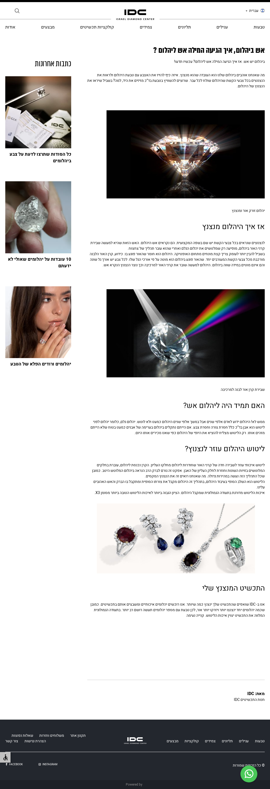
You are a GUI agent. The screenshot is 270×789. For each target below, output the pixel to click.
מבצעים (48, 27)
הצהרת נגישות (35, 741)
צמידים (146, 27)
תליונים (184, 27)
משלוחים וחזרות (51, 735)
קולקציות (192, 741)
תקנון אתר (78, 735)
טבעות (259, 27)
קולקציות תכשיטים (97, 27)
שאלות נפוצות (22, 735)
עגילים (222, 27)
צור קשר (11, 741)
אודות (10, 27)
